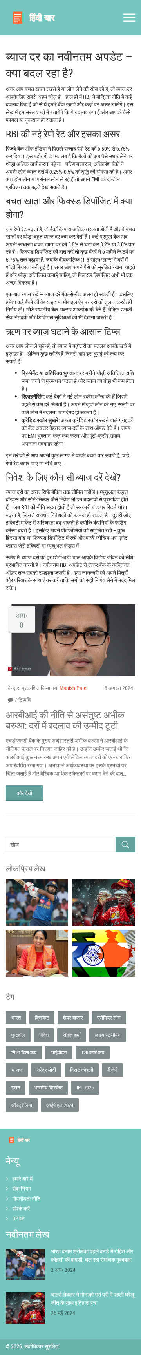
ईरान (15, 1087)
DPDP (18, 1218)
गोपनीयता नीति (26, 1198)
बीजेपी (112, 1069)
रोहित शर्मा (72, 1034)
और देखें (24, 793)
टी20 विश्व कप (23, 1052)
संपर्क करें (21, 1208)
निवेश (44, 1034)
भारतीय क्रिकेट (48, 1087)
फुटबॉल (18, 1034)
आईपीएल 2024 (59, 1105)
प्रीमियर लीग (109, 1017)
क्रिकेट (42, 1017)
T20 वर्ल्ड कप (92, 1052)
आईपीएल (59, 1052)
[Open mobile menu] (129, 17)
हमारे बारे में (22, 1178)
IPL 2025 (85, 1087)
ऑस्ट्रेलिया (21, 1105)
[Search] (125, 845)
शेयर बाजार (73, 1017)
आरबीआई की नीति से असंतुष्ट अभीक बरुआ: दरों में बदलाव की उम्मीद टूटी (65, 720)
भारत (16, 1017)
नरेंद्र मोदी (46, 1069)
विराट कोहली (81, 1069)
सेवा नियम (21, 1188)
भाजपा (17, 1069)
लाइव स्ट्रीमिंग (108, 1034)
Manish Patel (73, 688)
